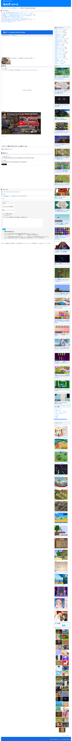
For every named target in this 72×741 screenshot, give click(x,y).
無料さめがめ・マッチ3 (59, 34)
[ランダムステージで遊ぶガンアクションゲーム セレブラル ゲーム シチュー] (59, 665)
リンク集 (57, 414)
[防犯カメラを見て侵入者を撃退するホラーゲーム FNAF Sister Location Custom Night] (65, 701)
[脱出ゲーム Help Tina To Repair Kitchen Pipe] (59, 711)
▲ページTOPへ (65, 735)
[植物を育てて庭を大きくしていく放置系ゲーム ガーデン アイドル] (59, 716)
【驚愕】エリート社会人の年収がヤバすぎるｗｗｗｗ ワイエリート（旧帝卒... (17, 14)
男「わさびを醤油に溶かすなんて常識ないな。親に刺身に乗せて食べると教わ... (18, 19)
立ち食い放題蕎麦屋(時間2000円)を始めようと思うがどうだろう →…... (16, 12)
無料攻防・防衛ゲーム (59, 40)
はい (5, 215)
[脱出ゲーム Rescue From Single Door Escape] (65, 649)
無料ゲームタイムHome (6, 8)
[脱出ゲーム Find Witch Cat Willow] (65, 654)
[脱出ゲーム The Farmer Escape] (65, 639)
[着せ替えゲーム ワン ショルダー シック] (65, 716)
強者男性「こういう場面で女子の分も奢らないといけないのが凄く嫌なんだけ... (18, 15)
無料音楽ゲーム (58, 60)
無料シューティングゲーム (60, 51)
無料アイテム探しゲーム (60, 53)
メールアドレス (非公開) (8, 206)
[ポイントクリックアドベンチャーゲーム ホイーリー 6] (65, 706)
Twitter (56, 416)
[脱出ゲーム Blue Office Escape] (65, 634)
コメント (15, 217)
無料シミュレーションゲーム (60, 38)
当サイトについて (35, 237)
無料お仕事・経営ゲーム (60, 41)
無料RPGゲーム (58, 45)
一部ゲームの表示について (60, 413)
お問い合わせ (57, 410)
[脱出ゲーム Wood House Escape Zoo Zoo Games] (59, 644)
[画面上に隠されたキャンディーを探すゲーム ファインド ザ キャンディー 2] (59, 675)
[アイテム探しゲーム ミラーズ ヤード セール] (65, 690)
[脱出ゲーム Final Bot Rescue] (59, 659)
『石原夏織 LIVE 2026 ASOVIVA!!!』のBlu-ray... (12, 16)
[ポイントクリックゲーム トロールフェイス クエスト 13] (65, 711)
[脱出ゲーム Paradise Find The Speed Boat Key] (59, 706)
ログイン (69, 737)
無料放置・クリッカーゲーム (60, 42)
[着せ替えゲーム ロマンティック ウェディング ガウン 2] (59, 670)
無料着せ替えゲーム (59, 35)
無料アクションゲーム (59, 29)
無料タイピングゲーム (59, 61)
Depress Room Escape (32, 70)
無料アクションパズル (59, 32)
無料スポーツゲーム (59, 54)
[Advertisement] (27, 26)
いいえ (9, 215)
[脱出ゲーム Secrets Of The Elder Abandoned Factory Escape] (59, 690)
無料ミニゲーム (58, 63)
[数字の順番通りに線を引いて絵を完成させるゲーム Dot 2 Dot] (65, 665)
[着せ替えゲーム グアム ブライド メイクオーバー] (65, 675)
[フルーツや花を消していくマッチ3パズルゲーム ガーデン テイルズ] (59, 721)
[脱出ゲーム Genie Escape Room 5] (65, 721)
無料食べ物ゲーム (58, 44)
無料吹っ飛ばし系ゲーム (60, 48)
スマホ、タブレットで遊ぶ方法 (61, 411)
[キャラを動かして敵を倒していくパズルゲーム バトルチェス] (65, 659)
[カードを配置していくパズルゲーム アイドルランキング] (59, 685)
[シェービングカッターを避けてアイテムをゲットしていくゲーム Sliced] (59, 649)
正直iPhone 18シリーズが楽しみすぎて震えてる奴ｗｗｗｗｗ (14, 18)
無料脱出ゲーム (16, 8)
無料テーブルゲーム (59, 57)
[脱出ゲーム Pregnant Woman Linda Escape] (65, 685)
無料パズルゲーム (58, 31)
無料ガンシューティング (60, 47)
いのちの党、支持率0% (7, 21)
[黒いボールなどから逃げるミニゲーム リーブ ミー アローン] (59, 654)
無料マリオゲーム (58, 50)
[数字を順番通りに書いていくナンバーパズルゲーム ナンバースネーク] (65, 644)
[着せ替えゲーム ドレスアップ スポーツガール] (59, 634)
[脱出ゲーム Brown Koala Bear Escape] (62, 732)
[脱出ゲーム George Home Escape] (65, 670)
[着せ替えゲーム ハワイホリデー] (59, 639)
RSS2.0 (56, 417)
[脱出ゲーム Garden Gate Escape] (65, 680)
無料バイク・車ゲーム (59, 56)
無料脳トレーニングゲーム (60, 58)
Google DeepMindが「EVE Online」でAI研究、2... (12, 20)
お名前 (4, 203)
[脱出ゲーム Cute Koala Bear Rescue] (59, 680)
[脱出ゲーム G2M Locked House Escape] (59, 701)
